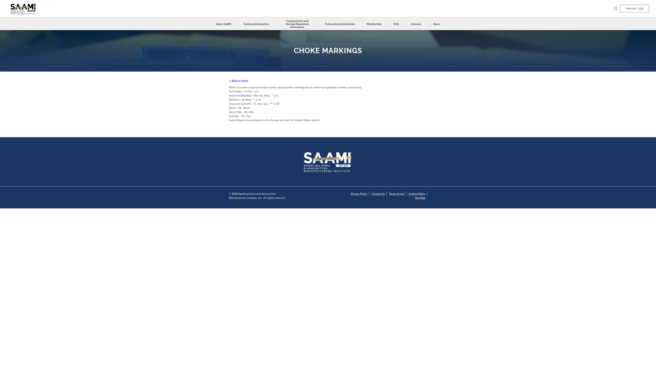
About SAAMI (223, 24)
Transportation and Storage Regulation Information (297, 24)
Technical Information (256, 24)
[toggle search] (616, 8)
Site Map (420, 198)
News (436, 24)
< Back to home (238, 80)
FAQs (396, 24)
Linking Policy (417, 194)
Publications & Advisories (340, 24)
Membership (374, 24)
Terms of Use (396, 194)
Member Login (634, 8)
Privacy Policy (359, 194)
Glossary (416, 24)
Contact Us (378, 194)
